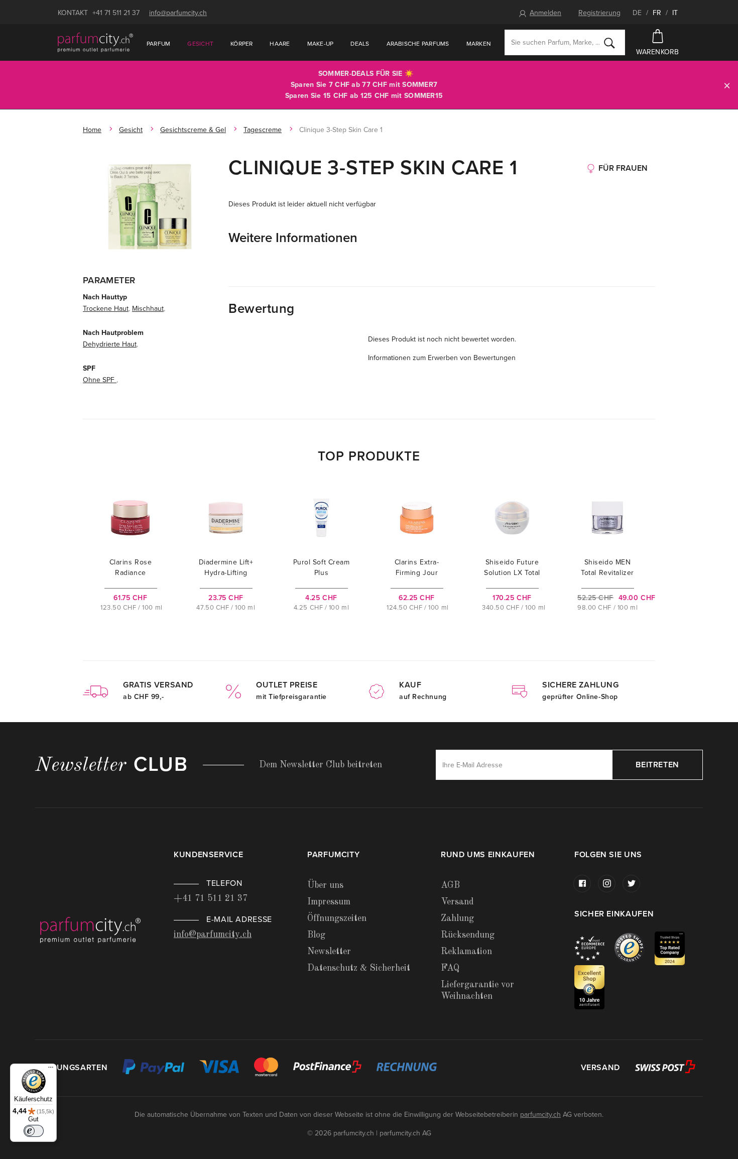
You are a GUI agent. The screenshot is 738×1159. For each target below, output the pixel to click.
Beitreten (657, 765)
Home (92, 130)
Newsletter (329, 951)
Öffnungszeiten (336, 918)
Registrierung (599, 13)
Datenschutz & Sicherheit (358, 968)
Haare (280, 43)
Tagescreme (262, 130)
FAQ (450, 968)
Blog (316, 935)
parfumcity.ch (540, 1114)
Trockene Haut (106, 308)
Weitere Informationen (292, 238)
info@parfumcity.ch (178, 13)
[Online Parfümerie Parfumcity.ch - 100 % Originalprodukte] (95, 42)
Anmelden (545, 13)
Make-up (320, 43)
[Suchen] (609, 43)
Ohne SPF (99, 380)
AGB (450, 885)
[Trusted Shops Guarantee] (634, 948)
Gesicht (200, 43)
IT (675, 13)
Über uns (325, 885)
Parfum (158, 43)
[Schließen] (727, 85)
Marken (478, 43)
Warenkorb (657, 52)
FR (657, 13)
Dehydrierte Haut (110, 344)
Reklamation (466, 951)
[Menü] (51, 1070)
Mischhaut (148, 308)
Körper (241, 43)
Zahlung (457, 918)
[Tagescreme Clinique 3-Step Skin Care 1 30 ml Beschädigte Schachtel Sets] (150, 208)
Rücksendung (468, 935)
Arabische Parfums (418, 43)
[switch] (34, 1131)
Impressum (328, 901)
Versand (457, 901)
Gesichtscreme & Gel (193, 130)
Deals (359, 43)
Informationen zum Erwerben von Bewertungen (442, 358)
